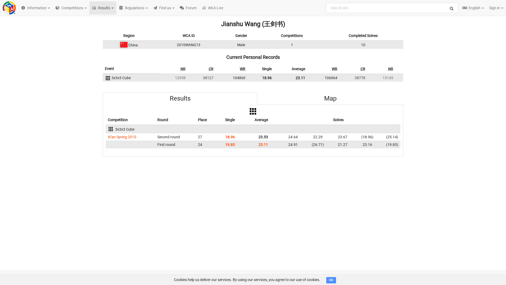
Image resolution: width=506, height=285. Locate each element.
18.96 (267, 78)
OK (331, 280)
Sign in (495, 8)
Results (180, 98)
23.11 (300, 78)
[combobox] (392, 8)
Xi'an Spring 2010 (122, 137)
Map (330, 98)
